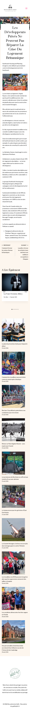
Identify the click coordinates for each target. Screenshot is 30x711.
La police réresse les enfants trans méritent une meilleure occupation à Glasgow (23, 252)
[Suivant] (26, 291)
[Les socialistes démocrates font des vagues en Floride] (15, 598)
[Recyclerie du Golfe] (10, 8)
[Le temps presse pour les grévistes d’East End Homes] (15, 496)
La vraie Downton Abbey (13, 294)
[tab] (13, 309)
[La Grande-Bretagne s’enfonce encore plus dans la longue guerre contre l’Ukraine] (15, 529)
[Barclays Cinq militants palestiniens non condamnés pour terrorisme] (15, 396)
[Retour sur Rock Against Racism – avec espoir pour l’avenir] (15, 429)
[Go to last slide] (4, 291)
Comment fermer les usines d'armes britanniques (7, 249)
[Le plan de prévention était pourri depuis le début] (15, 329)
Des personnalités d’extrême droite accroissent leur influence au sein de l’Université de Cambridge (13, 648)
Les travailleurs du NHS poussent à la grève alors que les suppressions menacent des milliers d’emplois (15, 579)
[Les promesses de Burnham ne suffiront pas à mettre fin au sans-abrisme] (15, 463)
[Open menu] (26, 8)
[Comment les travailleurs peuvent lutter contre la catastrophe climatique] (15, 363)
